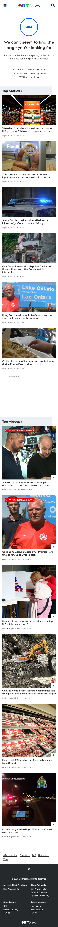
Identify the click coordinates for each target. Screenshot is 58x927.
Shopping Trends (38, 73)
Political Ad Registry (40, 895)
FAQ (34, 855)
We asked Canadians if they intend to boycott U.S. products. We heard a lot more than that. (27, 130)
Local (13, 69)
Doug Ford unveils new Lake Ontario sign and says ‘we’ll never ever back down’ (27, 317)
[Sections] (5, 5)
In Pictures (41, 69)
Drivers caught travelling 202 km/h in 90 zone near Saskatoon (27, 831)
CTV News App (10, 855)
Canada (21, 69)
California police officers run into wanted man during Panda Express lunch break (28, 363)
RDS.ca (34, 913)
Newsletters (43, 855)
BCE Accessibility (11, 889)
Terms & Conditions (39, 892)
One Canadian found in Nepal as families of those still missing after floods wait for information (27, 269)
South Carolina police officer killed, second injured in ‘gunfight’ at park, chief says (26, 222)
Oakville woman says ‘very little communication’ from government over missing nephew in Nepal (29, 692)
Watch (31, 69)
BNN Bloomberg (10, 909)
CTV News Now (26, 77)
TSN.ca (6, 913)
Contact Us (25, 855)
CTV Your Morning (19, 73)
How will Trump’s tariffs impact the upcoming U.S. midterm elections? (27, 623)
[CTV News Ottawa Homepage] (29, 5)
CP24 (5, 906)
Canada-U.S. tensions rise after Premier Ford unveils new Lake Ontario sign (27, 553)
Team (5, 859)
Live (37, 77)
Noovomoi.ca (37, 909)
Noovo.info (36, 906)
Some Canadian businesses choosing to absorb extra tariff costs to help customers (26, 484)
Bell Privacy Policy (39, 889)
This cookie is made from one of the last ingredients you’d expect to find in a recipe (26, 176)
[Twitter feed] (29, 869)
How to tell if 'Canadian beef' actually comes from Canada (27, 761)
